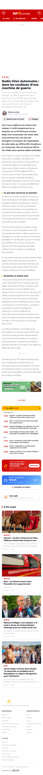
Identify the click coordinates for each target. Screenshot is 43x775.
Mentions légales (8, 760)
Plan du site (6, 754)
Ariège (29, 732)
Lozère (29, 727)
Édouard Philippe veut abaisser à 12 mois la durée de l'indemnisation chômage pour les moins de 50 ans (20, 625)
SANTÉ (4, 732)
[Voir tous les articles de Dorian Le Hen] (4, 113)
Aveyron (29, 730)
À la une (5, 77)
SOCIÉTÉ (5, 721)
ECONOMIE (6, 730)
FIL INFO (6, 18)
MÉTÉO (34, 18)
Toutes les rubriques (9, 745)
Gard (28, 715)
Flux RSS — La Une (9, 751)
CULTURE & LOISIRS (9, 727)
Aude (28, 721)
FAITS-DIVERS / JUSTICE (11, 724)
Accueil (4, 742)
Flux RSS (5, 748)
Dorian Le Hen (13, 112)
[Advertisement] (21, 48)
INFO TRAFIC (6, 718)
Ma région (20, 18)
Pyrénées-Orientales (34, 724)
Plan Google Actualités (10, 757)
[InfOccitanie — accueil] (21, 13)
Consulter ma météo (22, 487)
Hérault (29, 718)
